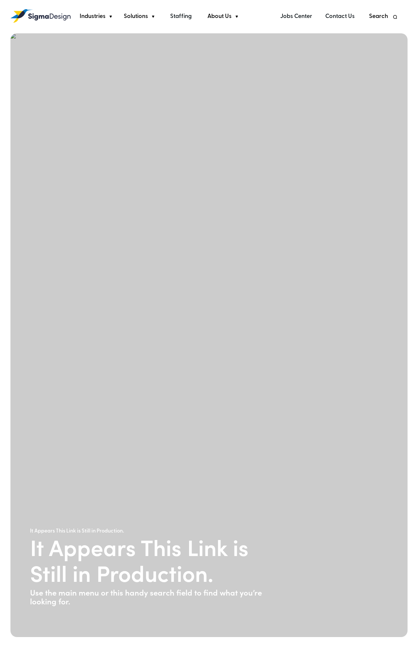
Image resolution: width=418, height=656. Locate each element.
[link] (40, 16)
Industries (92, 17)
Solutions (136, 17)
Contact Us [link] (340, 17)
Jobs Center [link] (296, 17)
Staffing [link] (181, 17)
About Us (219, 17)
